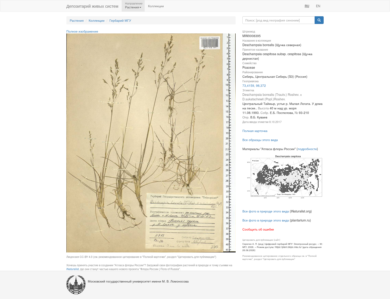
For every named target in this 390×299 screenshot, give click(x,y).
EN (318, 6)
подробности (307, 148)
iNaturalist (72, 269)
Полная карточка (254, 130)
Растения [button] (132, 7)
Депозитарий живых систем (92, 6)
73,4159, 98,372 (254, 85)
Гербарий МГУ (120, 20)
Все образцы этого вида (260, 139)
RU (307, 6)
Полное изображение (82, 31)
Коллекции (156, 6)
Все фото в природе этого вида (265, 211)
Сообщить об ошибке (258, 229)
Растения (77, 20)
